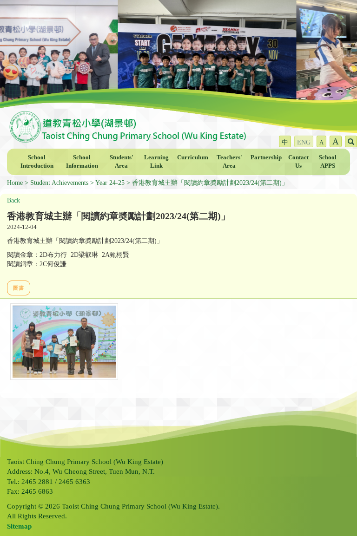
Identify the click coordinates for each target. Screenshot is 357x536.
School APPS (328, 162)
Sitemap (19, 526)
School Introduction (36, 162)
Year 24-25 (110, 182)
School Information (82, 162)
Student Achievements (59, 182)
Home (15, 182)
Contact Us (298, 162)
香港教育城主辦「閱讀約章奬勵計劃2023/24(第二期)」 (210, 182)
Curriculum (192, 157)
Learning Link (156, 162)
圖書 (18, 288)
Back (13, 200)
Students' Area (121, 162)
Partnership (266, 157)
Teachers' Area (229, 162)
